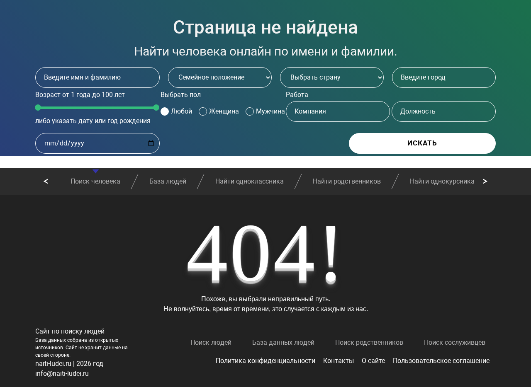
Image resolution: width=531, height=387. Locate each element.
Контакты (338, 361)
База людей (167, 181)
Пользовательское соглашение (441, 361)
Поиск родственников (369, 342)
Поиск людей (210, 342)
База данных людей (283, 342)
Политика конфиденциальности (265, 361)
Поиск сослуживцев (454, 342)
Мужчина (270, 111)
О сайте (373, 361)
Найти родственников (347, 181)
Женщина (224, 111)
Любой (181, 111)
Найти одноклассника (249, 181)
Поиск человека (95, 181)
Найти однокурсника (442, 181)
